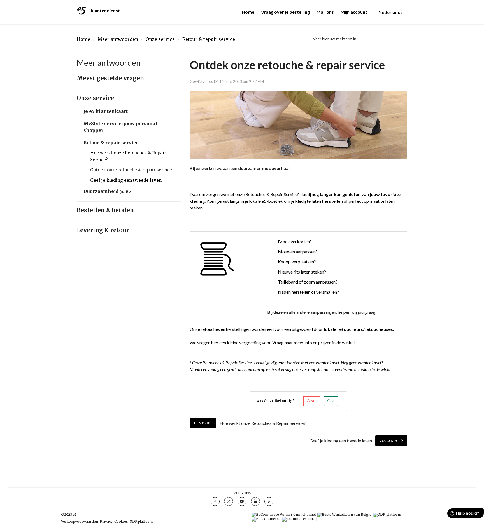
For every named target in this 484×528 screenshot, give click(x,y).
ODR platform (141, 521)
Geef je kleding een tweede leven (126, 180)
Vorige (205, 423)
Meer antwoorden (118, 39)
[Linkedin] (255, 501)
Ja (332, 400)
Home (248, 12)
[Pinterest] (268, 501)
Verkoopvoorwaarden (79, 521)
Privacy (106, 521)
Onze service (160, 39)
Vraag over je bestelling (285, 12)
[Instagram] (228, 501)
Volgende (388, 441)
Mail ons (325, 12)
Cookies (121, 521)
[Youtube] (242, 501)
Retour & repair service (208, 39)
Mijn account (354, 12)
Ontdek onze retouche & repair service (131, 170)
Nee (314, 400)
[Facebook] (215, 501)
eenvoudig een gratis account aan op (233, 369)
